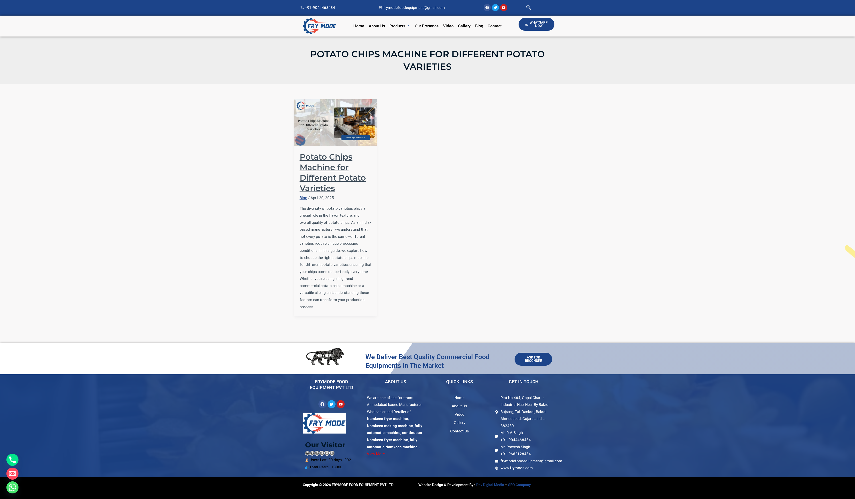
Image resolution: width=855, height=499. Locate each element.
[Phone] (12, 460)
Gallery (464, 26)
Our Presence (427, 26)
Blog (479, 26)
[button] (528, 7)
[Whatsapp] (12, 487)
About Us (377, 26)
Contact (495, 26)
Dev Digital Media (490, 485)
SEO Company (520, 485)
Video (448, 26)
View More (376, 454)
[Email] (12, 474)
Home (358, 26)
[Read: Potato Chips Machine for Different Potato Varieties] (335, 122)
